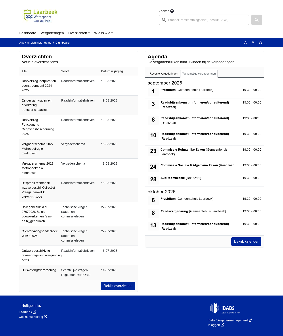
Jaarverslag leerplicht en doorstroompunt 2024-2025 (39, 85)
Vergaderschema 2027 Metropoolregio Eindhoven (38, 148)
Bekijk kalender (246, 241)
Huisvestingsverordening (39, 270)
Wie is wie (102, 33)
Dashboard (27, 33)
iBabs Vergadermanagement (230, 320)
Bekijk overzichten (118, 286)
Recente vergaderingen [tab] (164, 73)
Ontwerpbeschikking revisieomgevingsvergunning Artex (42, 255)
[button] (256, 20)
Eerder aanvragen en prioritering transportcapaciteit (37, 105)
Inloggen (216, 325)
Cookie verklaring (33, 317)
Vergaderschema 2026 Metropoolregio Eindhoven (38, 168)
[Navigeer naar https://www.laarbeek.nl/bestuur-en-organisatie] (40, 16)
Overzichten (77, 33)
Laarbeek (27, 312)
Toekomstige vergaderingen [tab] (199, 73)
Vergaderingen (52, 33)
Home (47, 42)
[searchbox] (204, 20)
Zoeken (164, 11)
